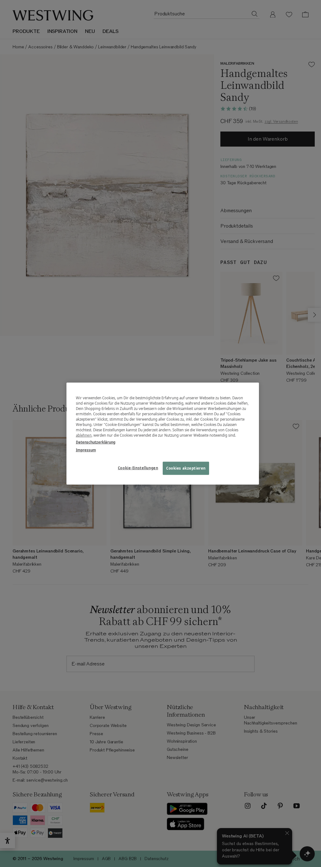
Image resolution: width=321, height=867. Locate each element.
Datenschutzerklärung (95, 441)
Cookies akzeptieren (186, 468)
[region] (162, 434)
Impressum (86, 449)
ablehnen (84, 435)
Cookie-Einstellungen (138, 467)
